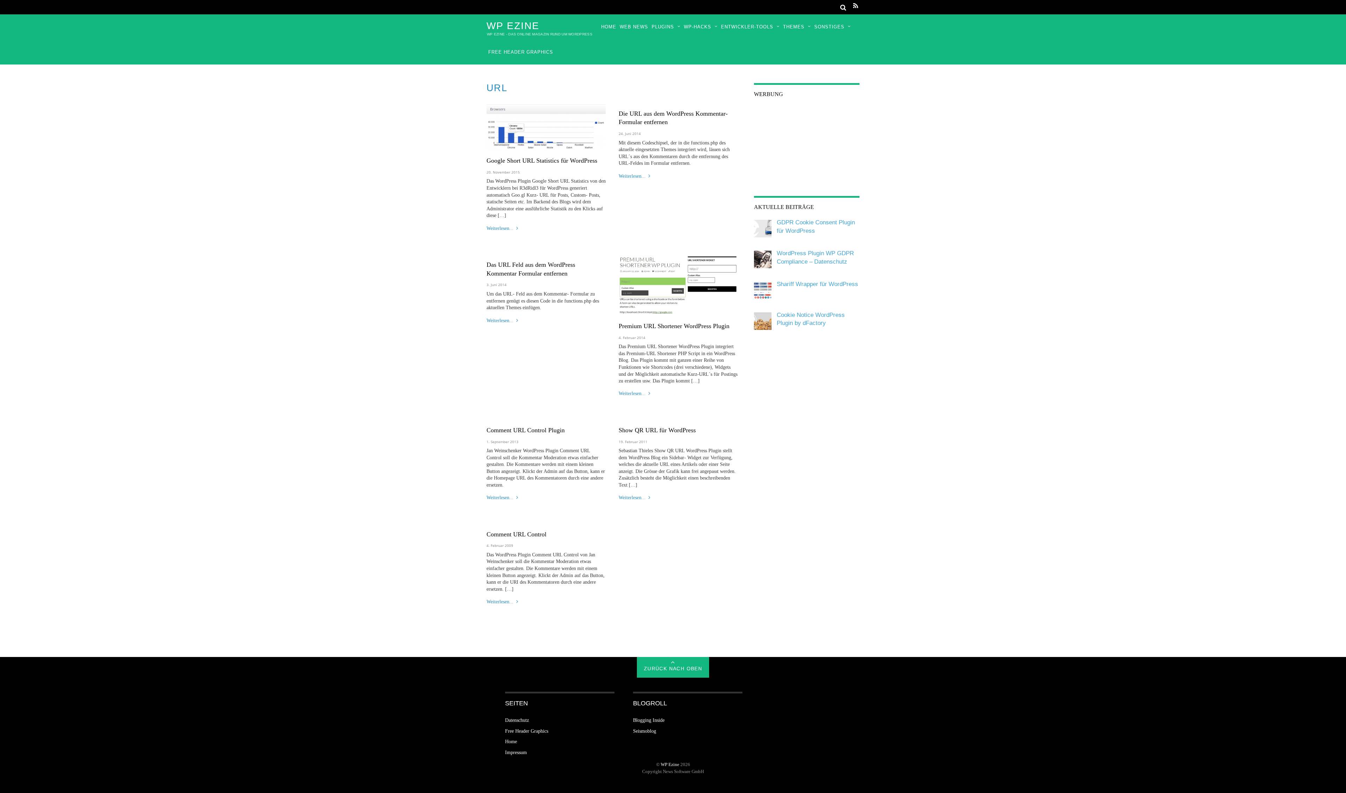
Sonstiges (829, 26)
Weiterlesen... (500, 228)
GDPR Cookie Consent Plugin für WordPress (816, 226)
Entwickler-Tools (747, 26)
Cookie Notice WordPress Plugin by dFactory (811, 319)
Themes (793, 26)
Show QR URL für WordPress (657, 430)
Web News (634, 26)
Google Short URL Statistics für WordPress (542, 160)
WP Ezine (670, 764)
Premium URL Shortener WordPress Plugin (674, 326)
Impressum (516, 752)
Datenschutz (517, 720)
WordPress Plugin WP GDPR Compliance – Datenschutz (815, 257)
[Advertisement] (806, 149)
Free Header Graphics (520, 52)
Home (608, 26)
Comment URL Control (516, 534)
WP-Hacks (697, 26)
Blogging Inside (649, 720)
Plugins (663, 26)
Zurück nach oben (673, 668)
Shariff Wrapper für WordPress (817, 284)
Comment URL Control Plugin (526, 430)
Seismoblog (644, 731)
